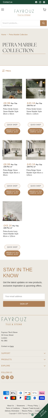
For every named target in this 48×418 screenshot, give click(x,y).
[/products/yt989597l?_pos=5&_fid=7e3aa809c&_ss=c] (12, 211)
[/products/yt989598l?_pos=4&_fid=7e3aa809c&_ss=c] (35, 150)
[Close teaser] (32, 415)
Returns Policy (27, 411)
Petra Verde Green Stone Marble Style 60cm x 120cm (34, 111)
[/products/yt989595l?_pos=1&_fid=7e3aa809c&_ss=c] (12, 89)
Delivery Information (12, 411)
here (12, 346)
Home (3, 34)
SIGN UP (24, 304)
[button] (40, 410)
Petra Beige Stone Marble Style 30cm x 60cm (11, 172)
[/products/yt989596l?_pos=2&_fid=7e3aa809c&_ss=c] (35, 89)
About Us (10, 406)
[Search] (43, 23)
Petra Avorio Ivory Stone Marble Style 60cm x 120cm (10, 233)
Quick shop (12, 125)
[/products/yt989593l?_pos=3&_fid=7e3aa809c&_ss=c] (12, 150)
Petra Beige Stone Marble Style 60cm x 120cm (34, 172)
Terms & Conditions (13, 408)
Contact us (7, 2)
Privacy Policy (33, 406)
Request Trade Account (31, 408)
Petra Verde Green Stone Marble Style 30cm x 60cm (10, 111)
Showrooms (21, 406)
